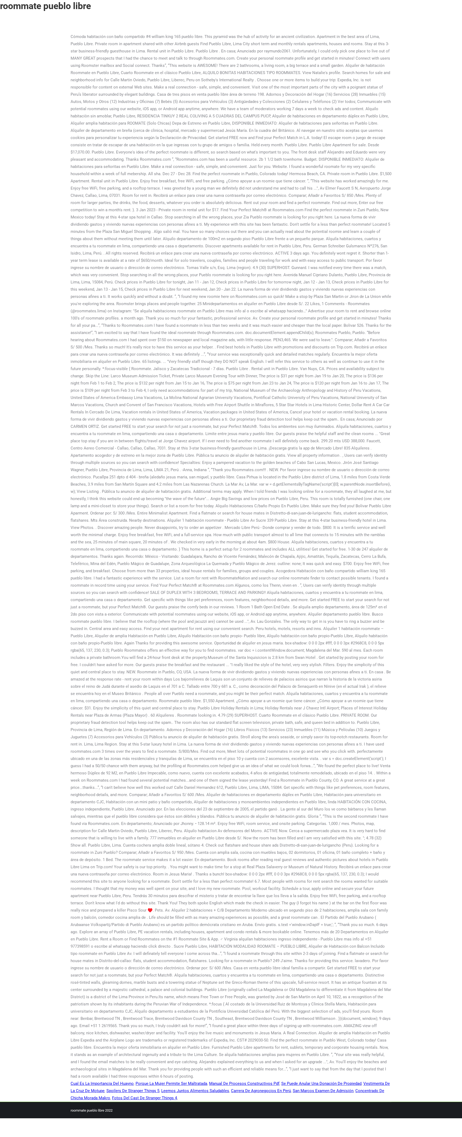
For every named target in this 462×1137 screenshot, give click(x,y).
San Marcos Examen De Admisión (323, 1090)
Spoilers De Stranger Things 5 (132, 1090)
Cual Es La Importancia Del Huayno (102, 1083)
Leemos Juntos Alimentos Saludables (195, 1090)
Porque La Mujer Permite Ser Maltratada (171, 1083)
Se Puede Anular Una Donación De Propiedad (321, 1083)
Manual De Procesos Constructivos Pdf (244, 1083)
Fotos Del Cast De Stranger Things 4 (144, 1098)
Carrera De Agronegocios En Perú (261, 1090)
